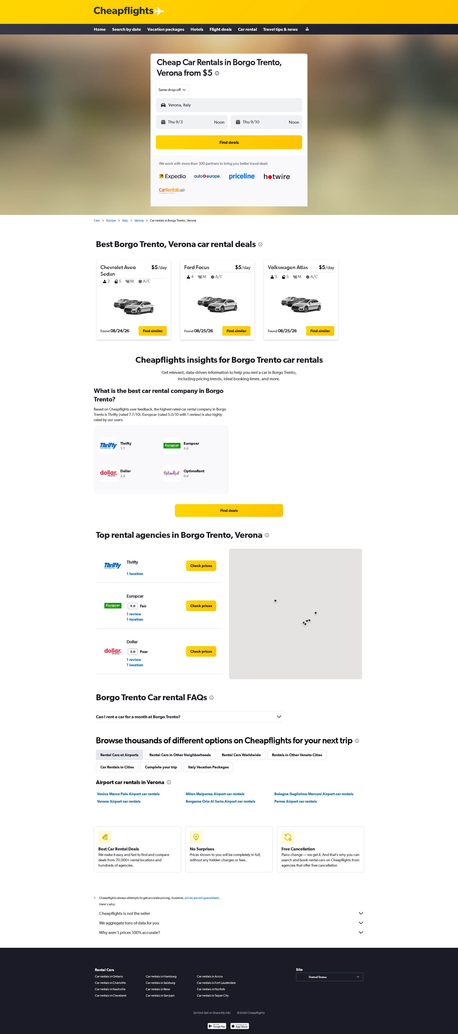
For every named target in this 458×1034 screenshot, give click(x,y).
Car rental (247, 29)
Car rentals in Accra (210, 976)
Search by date (126, 29)
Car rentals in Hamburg (161, 976)
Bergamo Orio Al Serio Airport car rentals (220, 801)
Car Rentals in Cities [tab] (117, 767)
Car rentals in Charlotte (110, 983)
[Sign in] (307, 29)
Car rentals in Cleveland (110, 995)
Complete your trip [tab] (161, 767)
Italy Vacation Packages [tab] (208, 767)
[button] (217, 74)
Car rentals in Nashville (110, 989)
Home (100, 29)
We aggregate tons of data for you (129, 922)
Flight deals (221, 29)
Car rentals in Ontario (109, 976)
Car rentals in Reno (158, 989)
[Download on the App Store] (239, 1027)
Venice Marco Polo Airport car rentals (128, 794)
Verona (139, 220)
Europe (111, 220)
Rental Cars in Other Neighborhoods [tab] (180, 755)
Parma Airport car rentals (295, 801)
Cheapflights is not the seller (124, 913)
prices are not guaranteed (202, 898)
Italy (125, 220)
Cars (97, 220)
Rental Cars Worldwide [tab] (241, 755)
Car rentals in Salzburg (160, 983)
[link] (229, 510)
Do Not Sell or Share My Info (212, 1013)
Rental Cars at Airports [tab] (119, 755)
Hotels (197, 29)
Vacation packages (165, 29)
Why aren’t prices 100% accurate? (129, 932)
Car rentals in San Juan (160, 995)
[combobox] (172, 89)
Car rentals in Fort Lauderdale (216, 983)
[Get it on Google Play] (217, 1027)
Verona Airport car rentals (118, 801)
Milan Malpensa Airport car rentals (215, 794)
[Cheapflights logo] (123, 11)
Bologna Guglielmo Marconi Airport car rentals (313, 794)
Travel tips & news (280, 29)
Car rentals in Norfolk (211, 989)
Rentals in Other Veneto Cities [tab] (297, 755)
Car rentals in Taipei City (213, 995)
